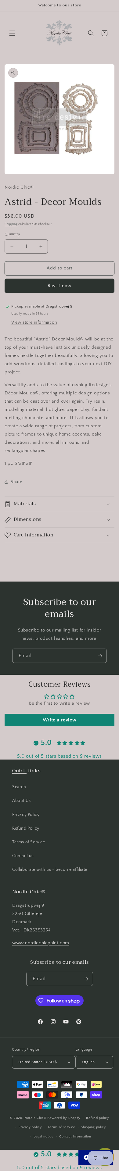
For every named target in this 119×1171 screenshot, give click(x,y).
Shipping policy (93, 1127)
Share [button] (16, 481)
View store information (34, 322)
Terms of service (61, 1127)
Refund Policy (25, 828)
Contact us (23, 855)
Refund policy (97, 1118)
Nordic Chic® (35, 1117)
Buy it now (59, 285)
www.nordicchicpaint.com (40, 942)
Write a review (59, 720)
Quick (19, 771)
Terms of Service (28, 842)
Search (19, 787)
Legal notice (43, 1136)
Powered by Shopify (64, 1117)
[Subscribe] (99, 656)
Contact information (75, 1136)
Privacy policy (30, 1127)
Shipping (11, 224)
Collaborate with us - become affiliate (49, 869)
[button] (12, 33)
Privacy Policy (25, 814)
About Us (21, 800)
